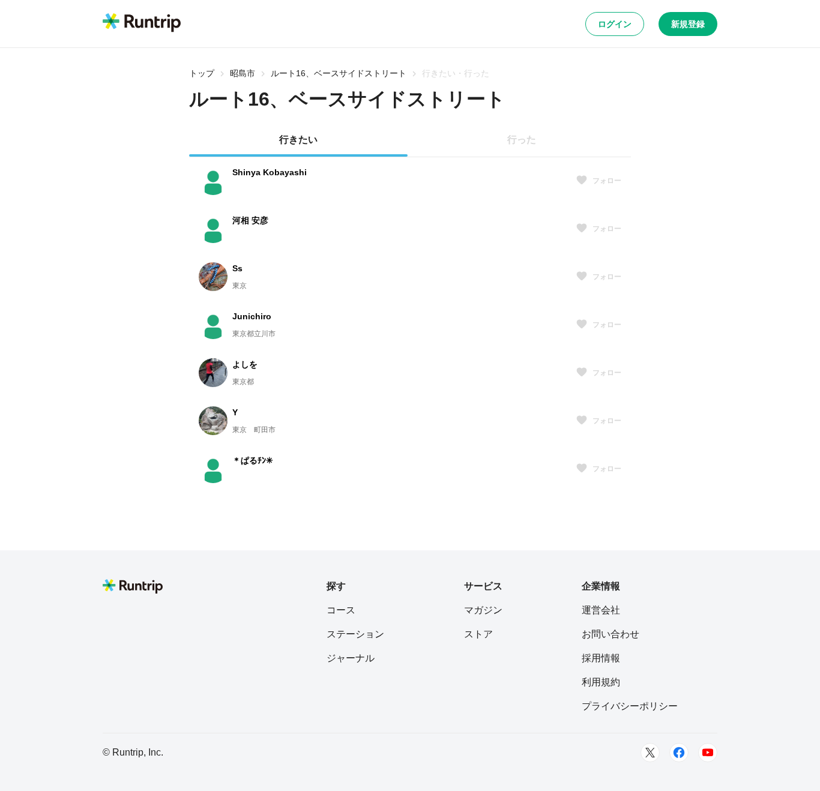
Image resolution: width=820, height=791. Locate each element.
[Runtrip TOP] (142, 23)
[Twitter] (650, 752)
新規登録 (688, 24)
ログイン (615, 24)
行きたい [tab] (298, 139)
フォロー (606, 180)
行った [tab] (521, 139)
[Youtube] (707, 752)
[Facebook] (679, 752)
